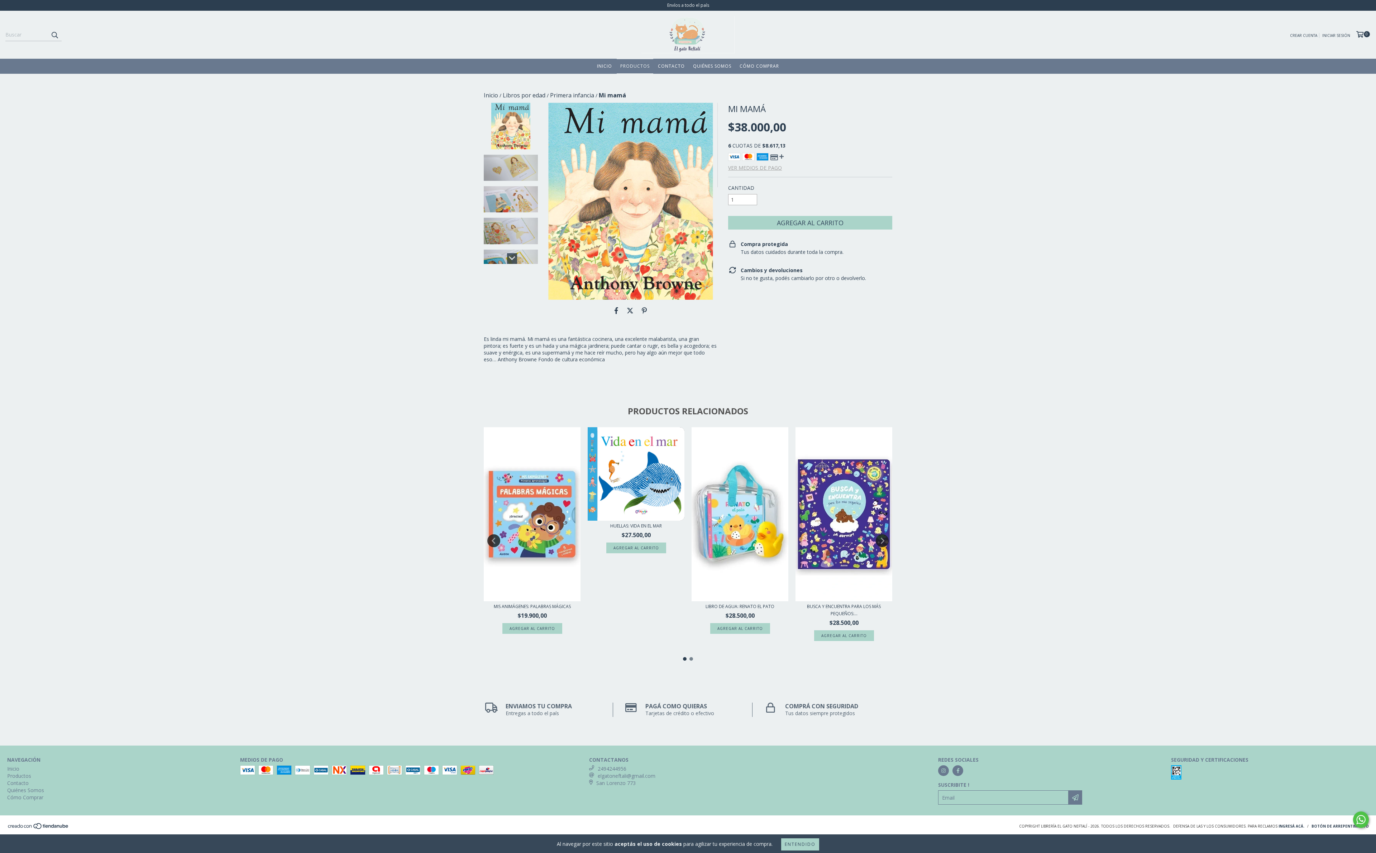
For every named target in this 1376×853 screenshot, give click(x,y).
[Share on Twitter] (630, 310)
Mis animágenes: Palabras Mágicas (532, 606)
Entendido (800, 844)
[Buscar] (54, 34)
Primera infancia (572, 95)
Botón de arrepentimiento (1340, 826)
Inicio (604, 66)
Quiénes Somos (712, 66)
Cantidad (741, 187)
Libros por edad (524, 95)
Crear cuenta (1303, 35)
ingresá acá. (1291, 826)
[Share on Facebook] (616, 310)
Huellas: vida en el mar (636, 526)
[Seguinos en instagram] (943, 770)
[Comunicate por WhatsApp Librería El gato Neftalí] (1361, 819)
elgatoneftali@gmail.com (626, 775)
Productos (635, 66)
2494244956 (612, 768)
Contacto (671, 66)
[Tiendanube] (38, 827)
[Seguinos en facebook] (957, 770)
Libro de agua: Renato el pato (740, 606)
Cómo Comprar (759, 66)
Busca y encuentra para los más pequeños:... (844, 610)
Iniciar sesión (1336, 35)
